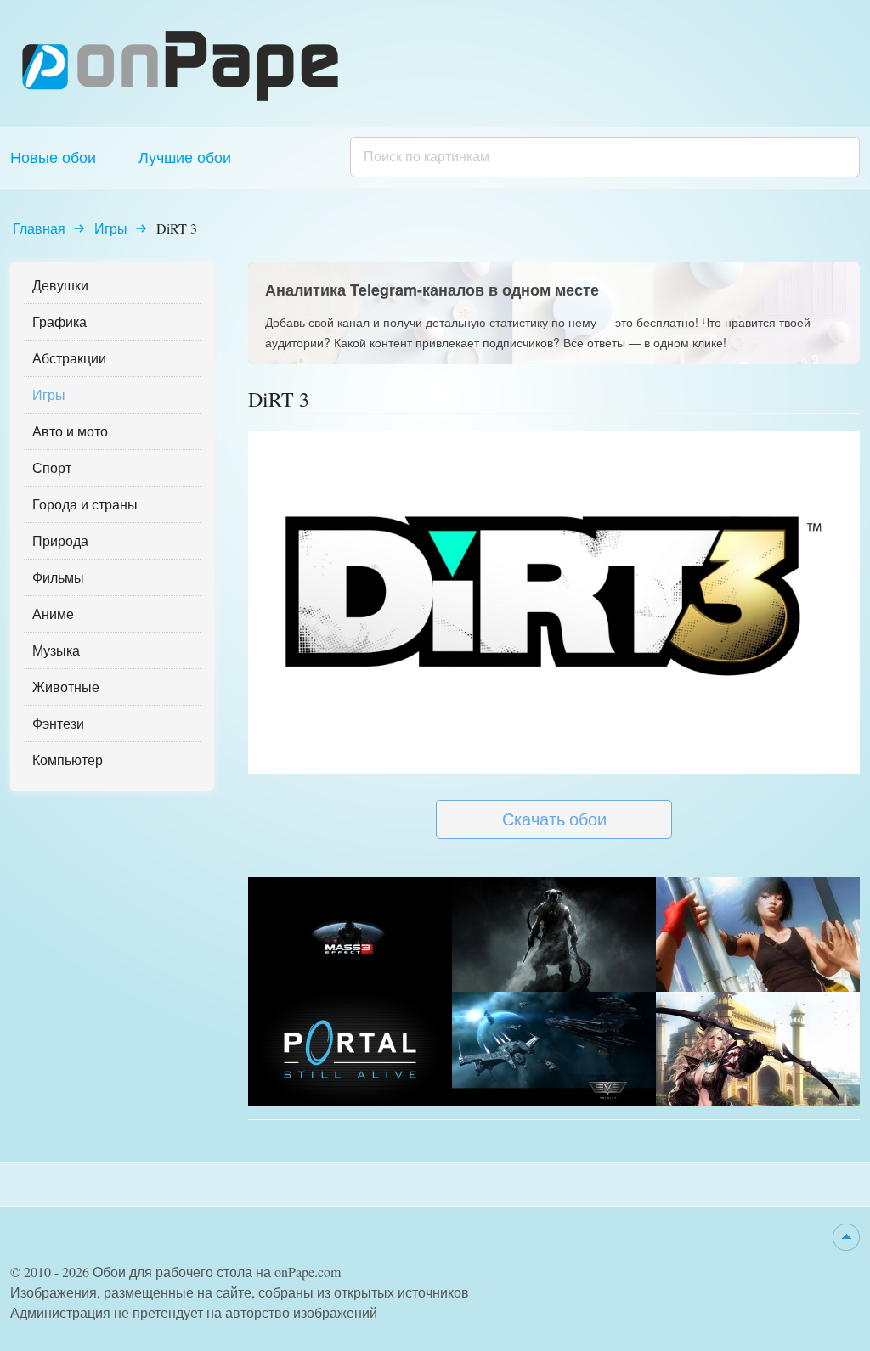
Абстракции (69, 358)
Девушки (60, 285)
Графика (59, 321)
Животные (65, 686)
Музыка (56, 650)
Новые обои (53, 157)
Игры (110, 228)
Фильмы (58, 577)
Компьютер (67, 759)
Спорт (51, 467)
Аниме (53, 613)
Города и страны (85, 504)
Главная (39, 228)
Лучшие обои (184, 157)
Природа (60, 540)
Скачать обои (554, 819)
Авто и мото (70, 431)
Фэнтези (58, 723)
